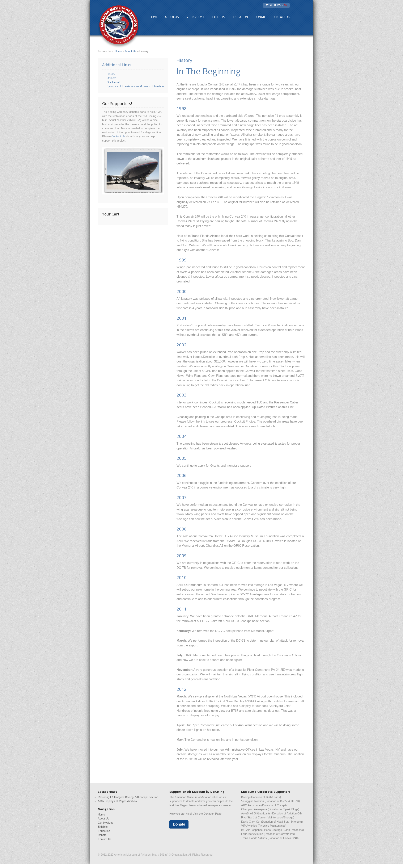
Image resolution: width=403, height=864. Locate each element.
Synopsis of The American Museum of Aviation (135, 86)
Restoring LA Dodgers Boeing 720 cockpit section (128, 797)
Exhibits (218, 17)
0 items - (278, 5)
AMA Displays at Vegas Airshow (117, 801)
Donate (260, 17)
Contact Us (281, 17)
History (111, 74)
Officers (111, 78)
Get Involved (195, 17)
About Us (172, 17)
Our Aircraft (113, 82)
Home (154, 17)
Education (240, 17)
